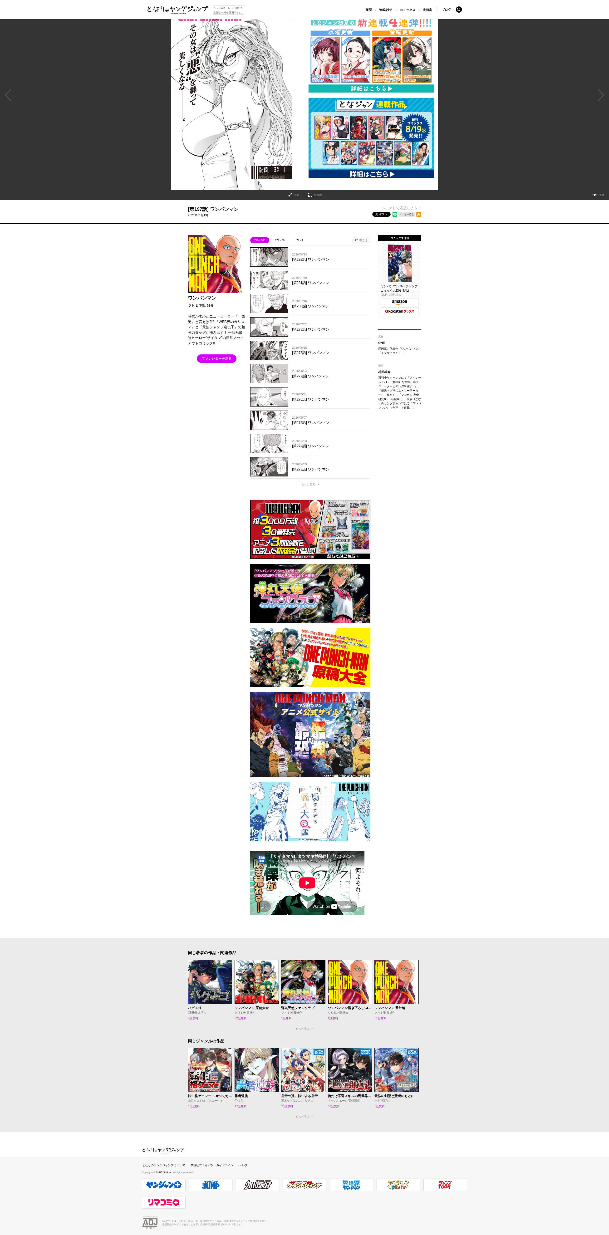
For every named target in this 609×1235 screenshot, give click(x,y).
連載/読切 (386, 10)
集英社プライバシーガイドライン (212, 1165)
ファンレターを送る (217, 358)
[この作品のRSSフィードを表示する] (418, 214)
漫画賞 (427, 10)
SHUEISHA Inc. (164, 1172)
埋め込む (409, 214)
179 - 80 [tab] (280, 240)
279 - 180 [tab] (259, 240)
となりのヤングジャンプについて (163, 1165)
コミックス (407, 10)
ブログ (446, 9)
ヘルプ (243, 1165)
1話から (363, 240)
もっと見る (308, 484)
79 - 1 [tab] (299, 240)
